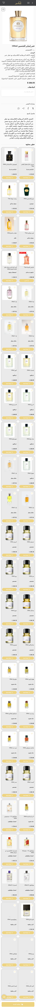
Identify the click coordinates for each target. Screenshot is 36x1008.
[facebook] (28, 108)
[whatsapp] (18, 108)
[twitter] (33, 108)
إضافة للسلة (25, 177)
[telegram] (23, 108)
